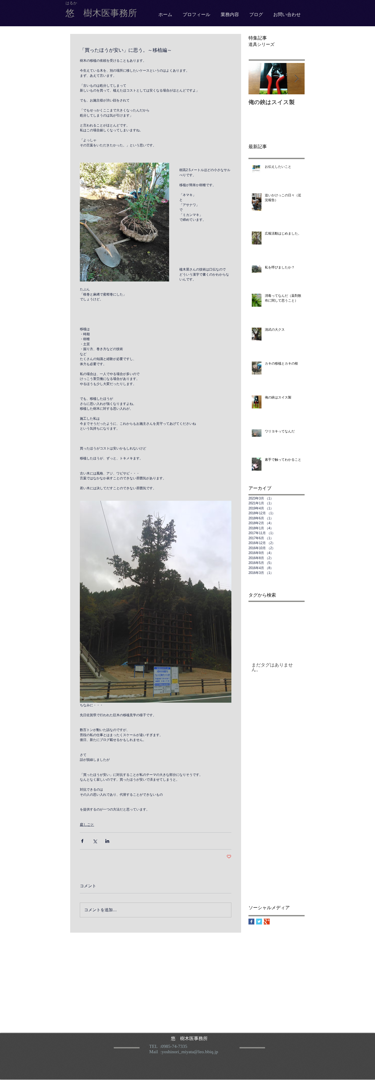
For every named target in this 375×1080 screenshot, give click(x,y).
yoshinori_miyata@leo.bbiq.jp (190, 1051)
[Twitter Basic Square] (259, 921)
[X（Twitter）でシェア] (94, 841)
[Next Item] (296, 79)
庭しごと (87, 824)
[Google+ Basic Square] (267, 921)
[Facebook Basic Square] (251, 921)
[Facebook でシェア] (82, 841)
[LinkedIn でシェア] (107, 841)
